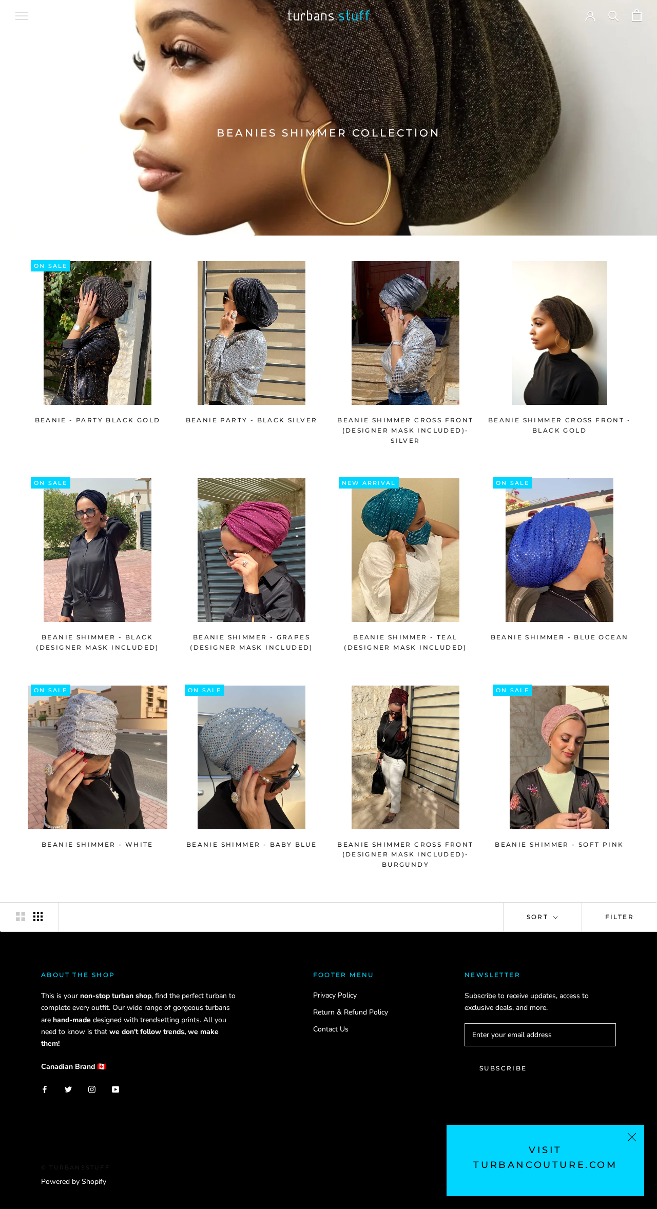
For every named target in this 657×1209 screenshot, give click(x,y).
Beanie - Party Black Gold (98, 420)
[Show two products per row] (20, 916)
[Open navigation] (21, 15)
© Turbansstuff (75, 1167)
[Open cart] (637, 15)
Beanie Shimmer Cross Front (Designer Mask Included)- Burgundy (405, 855)
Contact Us (331, 1029)
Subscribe (503, 1068)
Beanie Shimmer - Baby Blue (251, 844)
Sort (539, 917)
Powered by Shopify (73, 1181)
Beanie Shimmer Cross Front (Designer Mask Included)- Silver (405, 430)
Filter (619, 917)
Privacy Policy (335, 995)
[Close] (631, 1137)
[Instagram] (91, 1089)
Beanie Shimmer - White (97, 844)
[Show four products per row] (38, 916)
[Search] (613, 15)
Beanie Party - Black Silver (252, 420)
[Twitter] (68, 1089)
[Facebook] (44, 1089)
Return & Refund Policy (350, 1012)
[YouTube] (115, 1089)
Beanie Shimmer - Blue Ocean (560, 637)
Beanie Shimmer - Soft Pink (559, 844)
